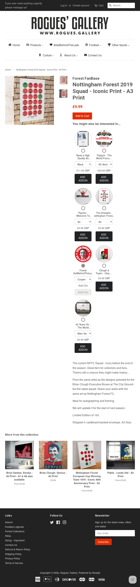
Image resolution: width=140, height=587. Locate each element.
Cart (101, 5)
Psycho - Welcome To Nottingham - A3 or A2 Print (83, 217)
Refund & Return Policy (17, 549)
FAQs (8, 536)
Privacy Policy (12, 558)
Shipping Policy (13, 554)
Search (9, 522)
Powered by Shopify (89, 572)
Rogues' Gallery (68, 572)
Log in (63, 5)
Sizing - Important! (15, 540)
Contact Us (11, 545)
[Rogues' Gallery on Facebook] (58, 523)
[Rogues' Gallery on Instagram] (64, 523)
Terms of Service (14, 563)
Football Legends (14, 526)
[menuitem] (15, 45)
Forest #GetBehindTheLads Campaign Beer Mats (83, 275)
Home (8, 69)
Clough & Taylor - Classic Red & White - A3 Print (104, 275)
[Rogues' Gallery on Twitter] (52, 523)
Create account (81, 5)
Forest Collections (14, 531)
